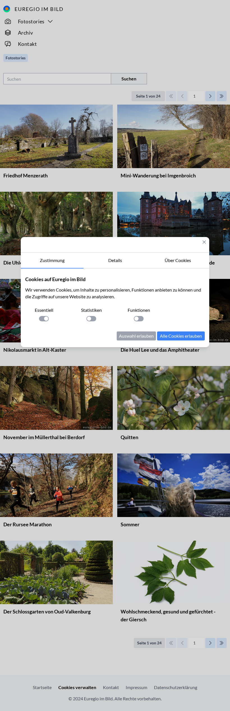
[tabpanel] (115, 307)
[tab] (52, 260)
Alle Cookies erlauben (181, 335)
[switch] (44, 318)
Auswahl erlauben (136, 335)
